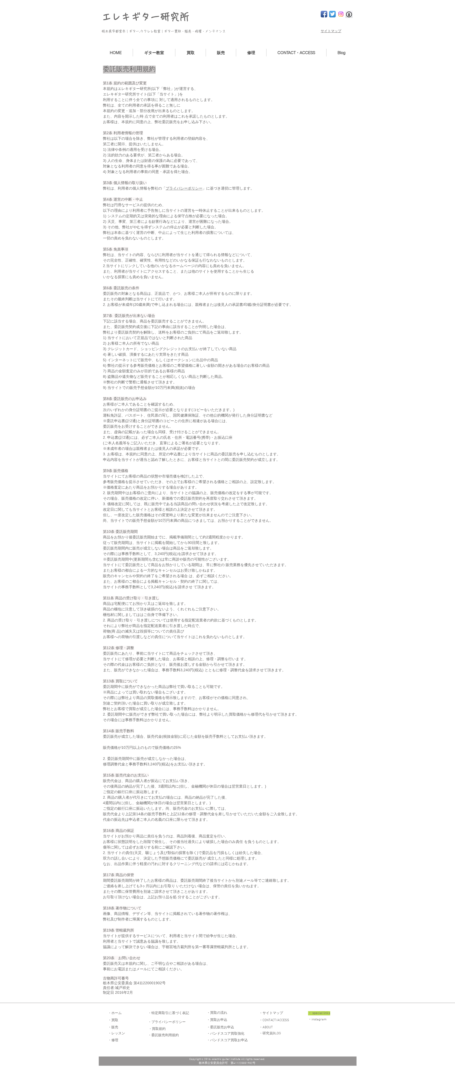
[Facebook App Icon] (324, 14)
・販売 (113, 1027)
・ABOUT (266, 1027)
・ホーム (115, 1013)
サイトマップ (331, 31)
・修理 (113, 1040)
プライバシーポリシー (184, 188)
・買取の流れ (217, 1013)
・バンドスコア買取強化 (225, 1034)
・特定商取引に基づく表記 (168, 1013)
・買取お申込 (217, 1020)
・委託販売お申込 (220, 1027)
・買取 (113, 1020)
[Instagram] (341, 14)
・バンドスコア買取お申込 (227, 1040)
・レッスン (116, 1033)
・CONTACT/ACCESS (274, 1020)
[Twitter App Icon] (332, 14)
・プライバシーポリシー (167, 1022)
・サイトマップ (271, 1013)
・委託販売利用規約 (163, 1035)
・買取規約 (157, 1029)
